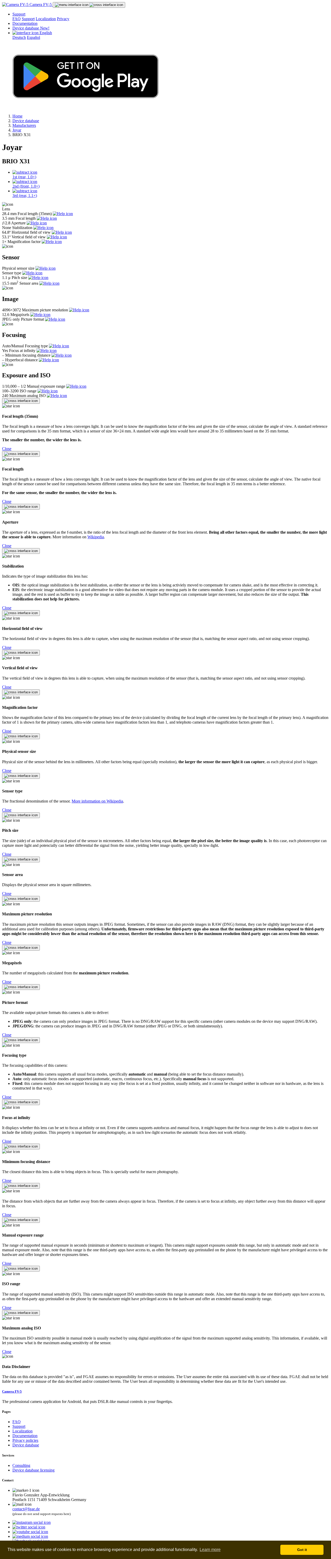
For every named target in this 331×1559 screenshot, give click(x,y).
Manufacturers (24, 125)
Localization (46, 19)
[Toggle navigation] (89, 5)
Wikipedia (95, 537)
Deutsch (19, 37)
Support (18, 14)
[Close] (21, 401)
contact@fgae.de (26, 1509)
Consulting (21, 1465)
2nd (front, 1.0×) (26, 186)
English (45, 33)
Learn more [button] (210, 1549)
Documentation (24, 23)
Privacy (63, 19)
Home (17, 116)
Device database (30, 28)
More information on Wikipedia (97, 801)
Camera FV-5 (40, 4)
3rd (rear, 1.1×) (24, 195)
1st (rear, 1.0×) (24, 177)
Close (6, 448)
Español (33, 37)
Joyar (16, 130)
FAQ (16, 19)
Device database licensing (33, 1470)
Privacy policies (25, 1440)
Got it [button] (302, 1550)
